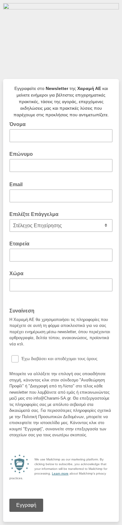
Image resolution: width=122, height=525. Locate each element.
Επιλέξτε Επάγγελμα (33, 214)
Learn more (60, 473)
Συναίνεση (23, 310)
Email (17, 184)
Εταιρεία (19, 243)
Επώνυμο (21, 154)
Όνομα (17, 124)
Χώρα (16, 273)
